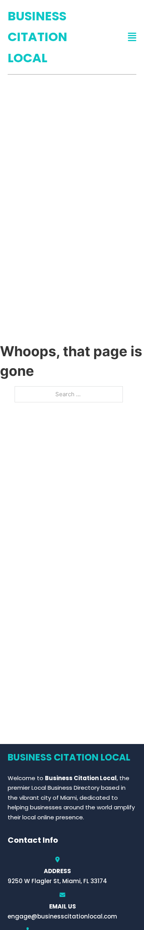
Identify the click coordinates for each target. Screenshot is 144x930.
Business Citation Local (37, 36)
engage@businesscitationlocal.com (62, 916)
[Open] (132, 37)
